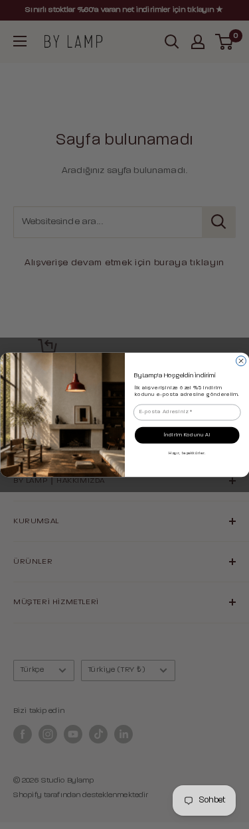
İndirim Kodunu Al (186, 435)
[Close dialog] (241, 360)
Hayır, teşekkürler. (187, 453)
